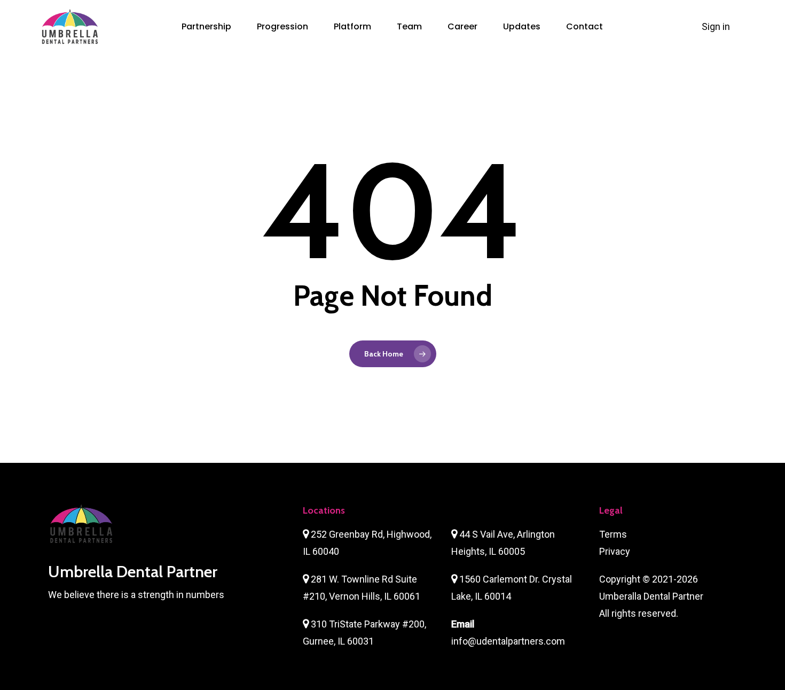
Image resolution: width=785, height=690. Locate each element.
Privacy (614, 551)
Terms (613, 534)
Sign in (717, 26)
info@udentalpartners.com (508, 641)
